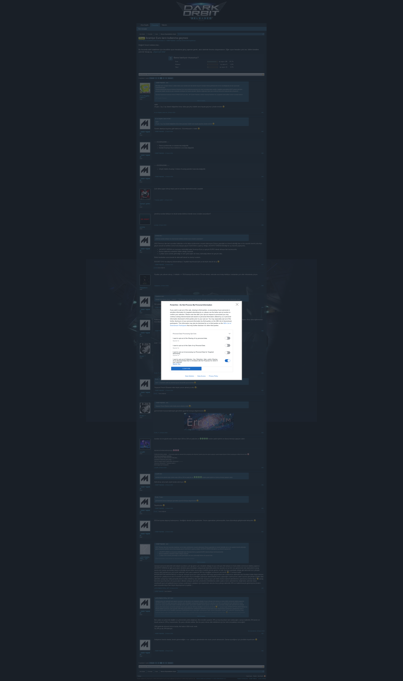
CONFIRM (186, 368)
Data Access (201, 376)
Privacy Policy (213, 376)
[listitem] (201, 333)
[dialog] (201, 340)
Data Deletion (189, 376)
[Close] (238, 305)
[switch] (227, 338)
